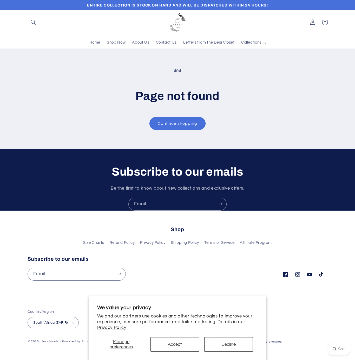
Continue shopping (178, 123)
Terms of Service (219, 243)
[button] (34, 22)
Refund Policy (122, 243)
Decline (228, 344)
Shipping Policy (185, 243)
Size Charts (93, 243)
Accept (175, 344)
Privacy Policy (111, 327)
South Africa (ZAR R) (50, 322)
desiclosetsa (51, 341)
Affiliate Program (256, 243)
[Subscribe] (220, 204)
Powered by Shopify (77, 341)
